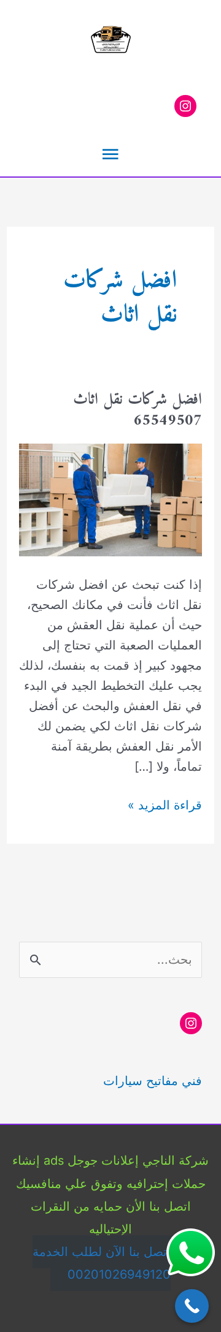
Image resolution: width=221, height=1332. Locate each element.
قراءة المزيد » (165, 806)
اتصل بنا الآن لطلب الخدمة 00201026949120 (102, 1263)
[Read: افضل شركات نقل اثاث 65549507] (110, 499)
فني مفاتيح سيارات (152, 1080)
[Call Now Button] (192, 1306)
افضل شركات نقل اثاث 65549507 (137, 410)
